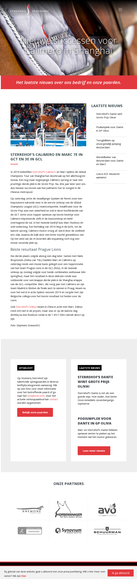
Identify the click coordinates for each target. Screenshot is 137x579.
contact (53, 399)
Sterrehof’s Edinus (26, 306)
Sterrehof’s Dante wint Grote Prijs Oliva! (109, 115)
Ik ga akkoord (120, 573)
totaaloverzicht (36, 395)
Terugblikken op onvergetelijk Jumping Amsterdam (108, 144)
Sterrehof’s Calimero (44, 171)
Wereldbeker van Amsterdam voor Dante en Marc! (109, 160)
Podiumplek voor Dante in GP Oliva (94, 420)
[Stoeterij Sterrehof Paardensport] (29, 9)
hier (24, 575)
